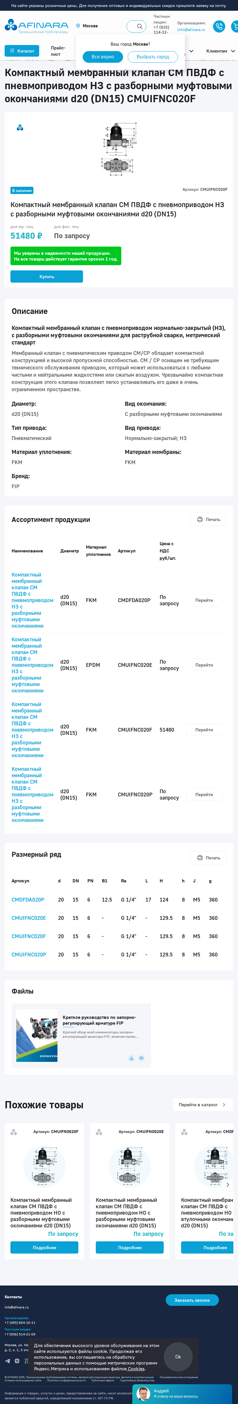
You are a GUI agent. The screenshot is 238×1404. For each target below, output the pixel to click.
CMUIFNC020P (29, 954)
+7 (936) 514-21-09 (20, 1334)
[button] (87, 25)
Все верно (103, 56)
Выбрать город (153, 56)
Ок (178, 1356)
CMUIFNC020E (29, 918)
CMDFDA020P (28, 899)
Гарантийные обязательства (137, 1380)
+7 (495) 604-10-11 (20, 1322)
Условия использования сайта (23, 1380)
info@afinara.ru (191, 29)
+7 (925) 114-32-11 (161, 32)
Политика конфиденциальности (66, 1380)
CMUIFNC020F (29, 936)
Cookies (136, 1368)
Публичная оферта (102, 1380)
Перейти (204, 600)
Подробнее (44, 1247)
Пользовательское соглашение (179, 1377)
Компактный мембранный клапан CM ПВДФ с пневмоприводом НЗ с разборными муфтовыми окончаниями (32, 600)
